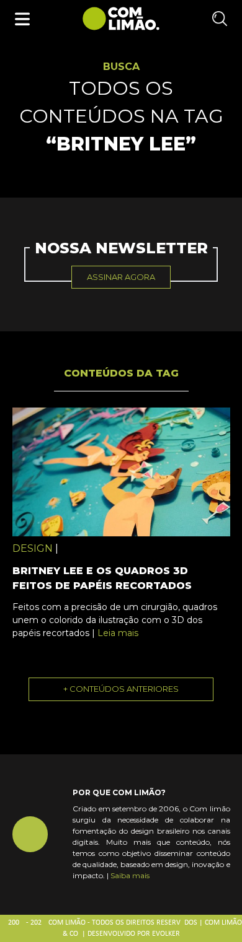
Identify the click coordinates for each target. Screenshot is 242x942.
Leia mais (117, 633)
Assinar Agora (121, 277)
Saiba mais (130, 875)
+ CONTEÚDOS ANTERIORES (121, 689)
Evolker (166, 934)
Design (32, 548)
